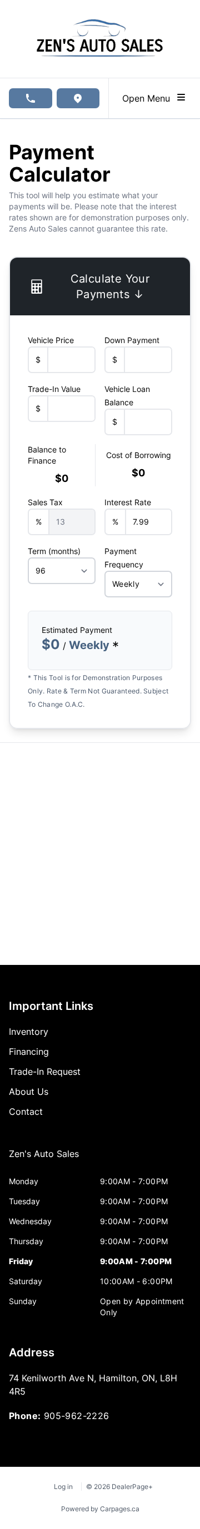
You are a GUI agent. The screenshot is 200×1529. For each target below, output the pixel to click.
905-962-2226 (76, 1415)
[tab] (44, 1159)
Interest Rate (127, 502)
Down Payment (131, 340)
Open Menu (149, 98)
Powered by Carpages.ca (100, 1509)
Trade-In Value (54, 389)
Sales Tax (45, 502)
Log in (63, 1486)
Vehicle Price (51, 340)
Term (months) (54, 551)
